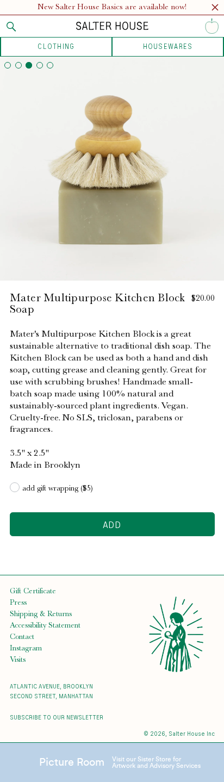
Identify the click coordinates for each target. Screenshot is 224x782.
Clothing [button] (56, 46)
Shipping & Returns (41, 613)
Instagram (26, 647)
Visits (18, 659)
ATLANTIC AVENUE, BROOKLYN (51, 686)
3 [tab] (29, 65)
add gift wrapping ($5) (57, 487)
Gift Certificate (33, 590)
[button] (215, 9)
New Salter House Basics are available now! (112, 6)
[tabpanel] (112, 169)
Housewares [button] (168, 46)
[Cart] (212, 26)
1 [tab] (7, 65)
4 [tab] (39, 65)
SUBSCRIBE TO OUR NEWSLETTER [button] (56, 717)
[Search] (11, 27)
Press (18, 602)
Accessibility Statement (45, 624)
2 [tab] (18, 65)
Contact (22, 636)
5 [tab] (50, 65)
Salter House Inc (192, 733)
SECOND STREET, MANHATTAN (51, 696)
